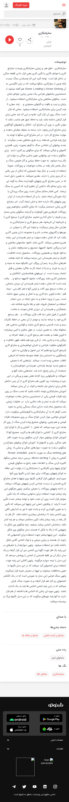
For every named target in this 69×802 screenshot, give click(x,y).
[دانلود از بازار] (51, 729)
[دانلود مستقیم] (18, 718)
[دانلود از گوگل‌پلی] (51, 718)
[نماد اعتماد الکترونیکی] (25, 767)
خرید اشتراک (21, 5)
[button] (64, 5)
